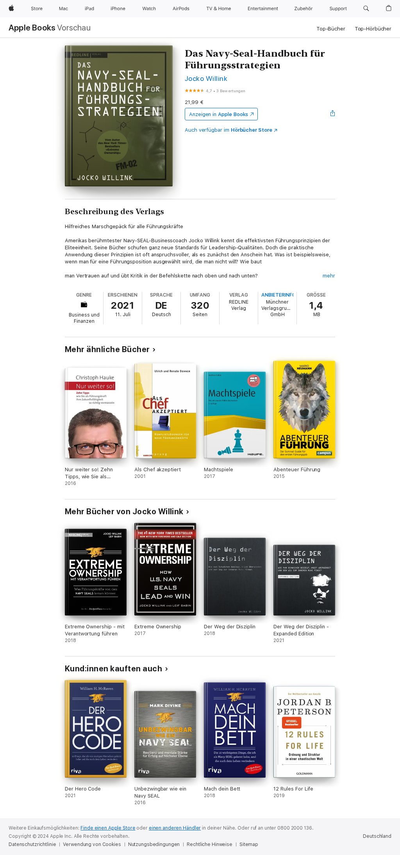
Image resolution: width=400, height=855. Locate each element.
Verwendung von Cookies (92, 844)
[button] (366, 8)
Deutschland (377, 836)
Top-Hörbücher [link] (373, 29)
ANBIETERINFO (278, 295)
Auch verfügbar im (228, 130)
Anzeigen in (218, 114)
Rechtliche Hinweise (209, 844)
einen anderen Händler (175, 828)
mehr (329, 276)
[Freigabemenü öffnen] (333, 114)
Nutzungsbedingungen (154, 844)
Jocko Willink (206, 78)
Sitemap (248, 844)
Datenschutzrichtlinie (32, 844)
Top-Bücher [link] (330, 29)
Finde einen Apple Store (107, 828)
